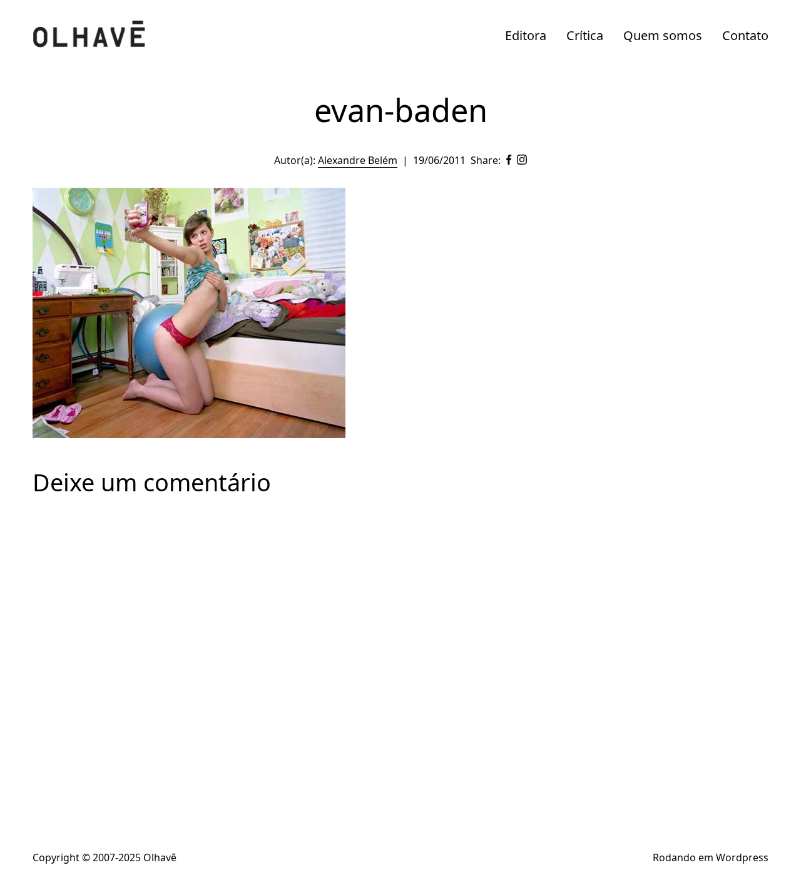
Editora (525, 35)
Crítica (584, 35)
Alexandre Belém (357, 160)
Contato (745, 35)
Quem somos (662, 35)
